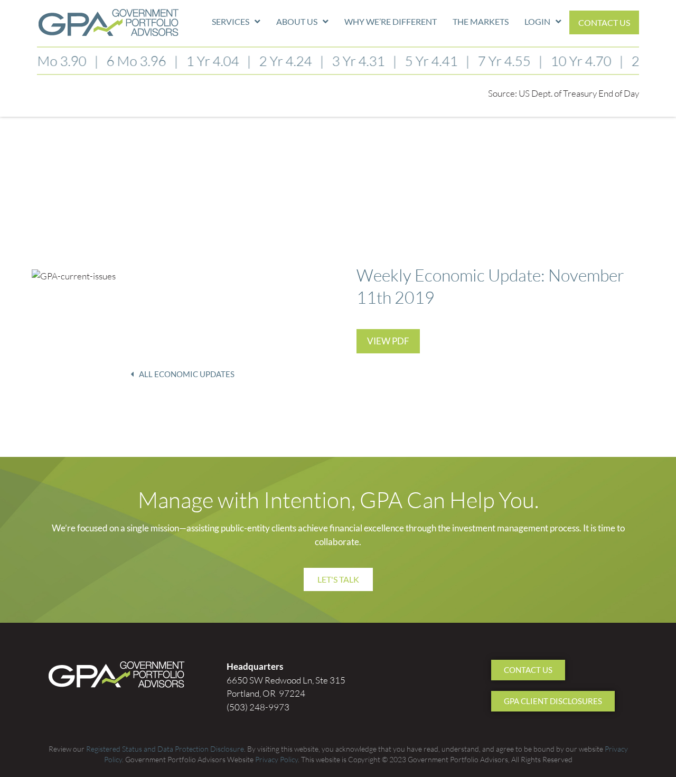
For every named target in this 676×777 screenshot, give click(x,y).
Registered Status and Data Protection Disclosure (165, 748)
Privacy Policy (276, 759)
